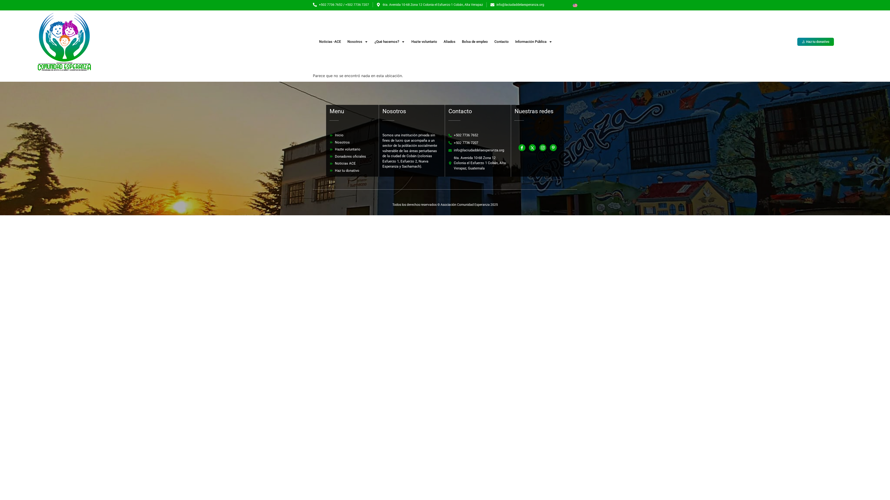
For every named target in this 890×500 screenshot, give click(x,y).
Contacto (501, 42)
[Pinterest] (553, 147)
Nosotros (354, 42)
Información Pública (531, 42)
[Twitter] (532, 147)
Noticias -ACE (330, 42)
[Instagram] (542, 147)
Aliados (449, 42)
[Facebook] (521, 147)
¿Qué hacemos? (387, 42)
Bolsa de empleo (475, 42)
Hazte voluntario (424, 42)
